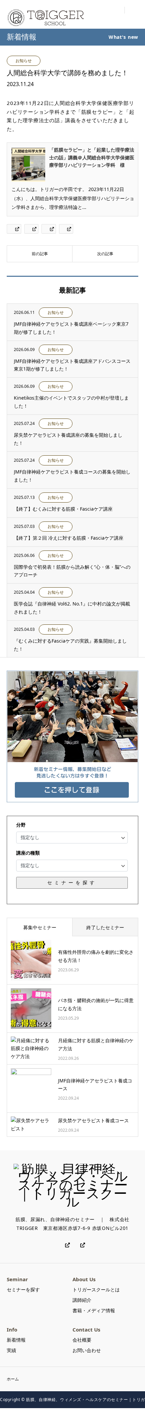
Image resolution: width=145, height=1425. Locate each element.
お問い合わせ (86, 1350)
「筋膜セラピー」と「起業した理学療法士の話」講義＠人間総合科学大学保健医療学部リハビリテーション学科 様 (91, 157)
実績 (11, 1350)
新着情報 (16, 1340)
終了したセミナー (105, 927)
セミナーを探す (72, 882)
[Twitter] (65, 1245)
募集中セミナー (39, 927)
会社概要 (81, 1340)
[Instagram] (80, 1245)
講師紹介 (81, 1300)
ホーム (13, 1379)
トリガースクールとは (96, 1289)
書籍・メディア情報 (93, 1310)
